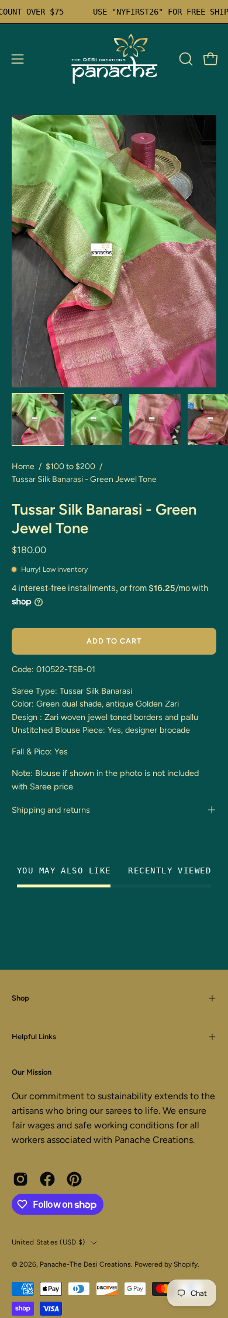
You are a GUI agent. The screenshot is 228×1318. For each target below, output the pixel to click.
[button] (185, 59)
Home (23, 466)
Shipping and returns (51, 810)
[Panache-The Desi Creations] (114, 59)
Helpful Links (34, 1036)
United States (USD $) (48, 1242)
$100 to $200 (70, 466)
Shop (20, 998)
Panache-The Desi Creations (85, 1264)
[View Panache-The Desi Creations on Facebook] (47, 1179)
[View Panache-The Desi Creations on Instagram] (20, 1179)
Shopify (186, 1264)
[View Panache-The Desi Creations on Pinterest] (74, 1179)
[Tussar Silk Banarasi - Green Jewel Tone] (38, 419)
